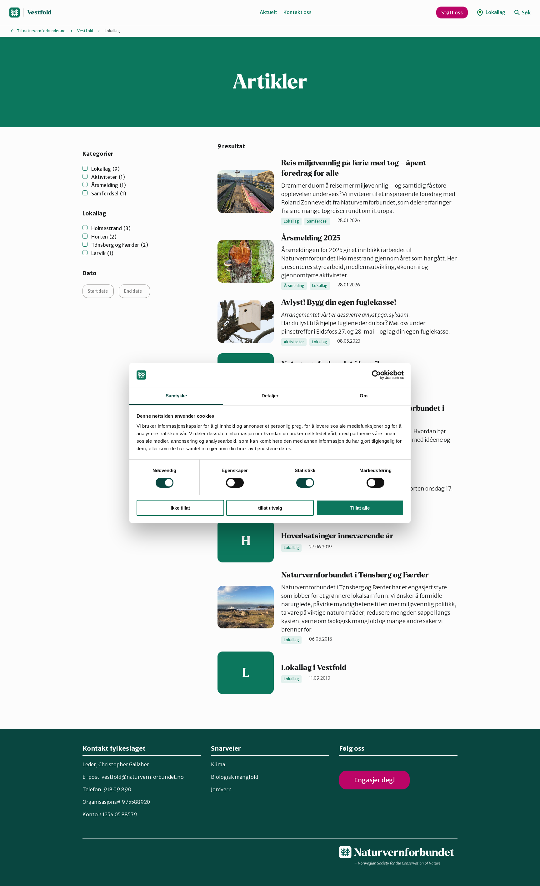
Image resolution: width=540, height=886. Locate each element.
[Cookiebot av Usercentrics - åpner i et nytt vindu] (376, 375)
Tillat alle (360, 508)
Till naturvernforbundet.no (41, 30)
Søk (526, 12)
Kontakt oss (297, 12)
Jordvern (221, 789)
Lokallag (495, 12)
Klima (218, 764)
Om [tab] (364, 395)
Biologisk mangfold (234, 777)
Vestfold (39, 12)
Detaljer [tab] (270, 395)
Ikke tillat (180, 508)
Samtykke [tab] (176, 395)
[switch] (235, 483)
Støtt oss (452, 12)
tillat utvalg (270, 508)
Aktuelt (268, 12)
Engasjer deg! (374, 780)
